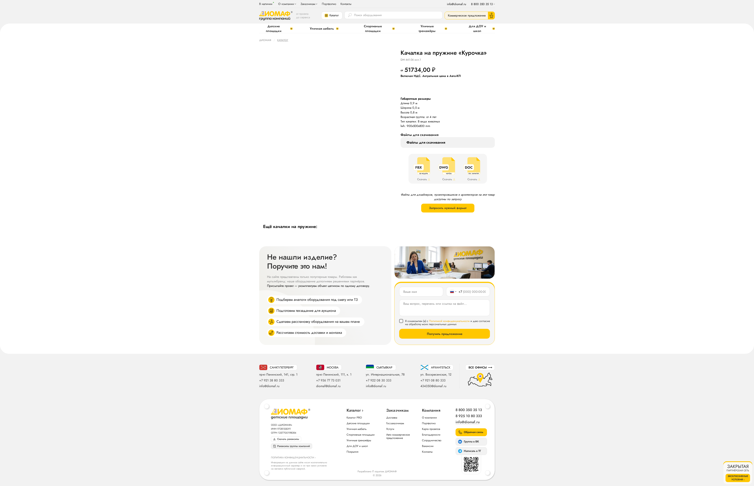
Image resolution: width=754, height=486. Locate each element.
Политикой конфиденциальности (449, 321)
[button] (331, 15)
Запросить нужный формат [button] (448, 208)
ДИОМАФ (265, 40)
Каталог (282, 40)
